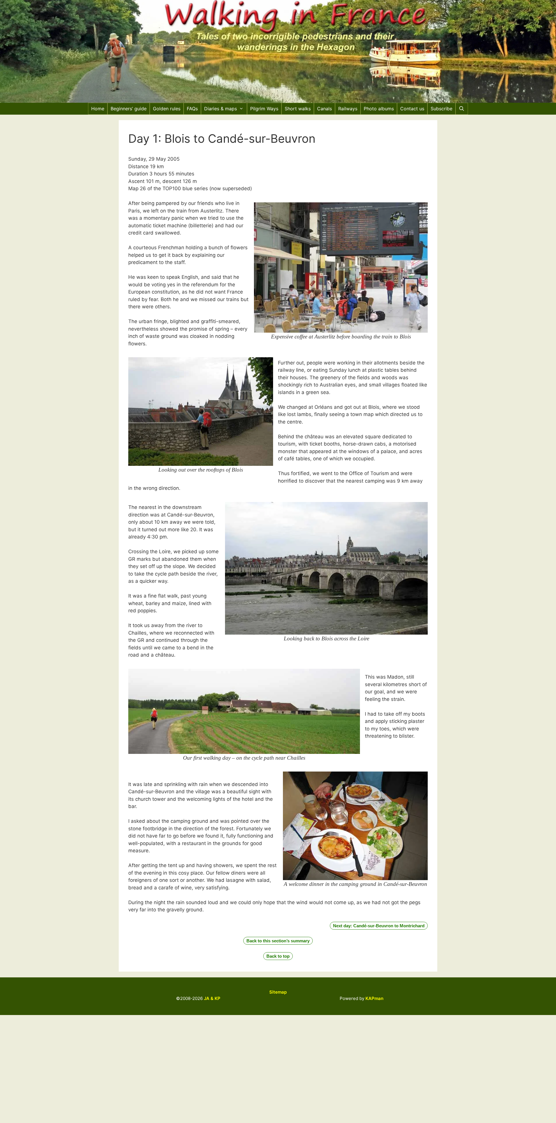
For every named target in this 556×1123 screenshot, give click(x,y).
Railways (347, 108)
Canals (324, 108)
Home (97, 108)
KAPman (374, 998)
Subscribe (441, 108)
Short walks (298, 108)
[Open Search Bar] (462, 109)
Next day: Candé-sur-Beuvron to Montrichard (379, 925)
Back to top (278, 956)
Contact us (412, 108)
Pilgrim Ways (264, 108)
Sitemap (278, 992)
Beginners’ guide (129, 108)
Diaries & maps (220, 108)
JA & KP (212, 998)
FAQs (192, 108)
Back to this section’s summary (278, 940)
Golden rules (166, 108)
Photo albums (379, 108)
